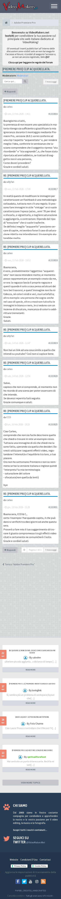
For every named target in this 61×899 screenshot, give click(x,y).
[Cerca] (25, 81)
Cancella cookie (15, 895)
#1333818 (53, 260)
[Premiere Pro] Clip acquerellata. (26, 69)
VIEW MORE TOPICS (30, 782)
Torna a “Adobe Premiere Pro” (19, 564)
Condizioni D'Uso (29, 859)
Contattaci (45, 859)
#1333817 (53, 189)
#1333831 (53, 507)
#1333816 (53, 113)
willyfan (10, 181)
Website (14, 859)
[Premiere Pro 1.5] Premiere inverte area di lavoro (32, 684)
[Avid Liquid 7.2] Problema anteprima (32, 717)
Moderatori (22, 75)
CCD (8, 417)
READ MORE (30, 669)
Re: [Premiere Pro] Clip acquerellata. (27, 175)
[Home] (6, 22)
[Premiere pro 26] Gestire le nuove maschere (32, 750)
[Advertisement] (30, 604)
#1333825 (53, 424)
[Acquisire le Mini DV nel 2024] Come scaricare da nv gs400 (32, 651)
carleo (9, 106)
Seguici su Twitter (29, 840)
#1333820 (53, 376)
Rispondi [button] (11, 91)
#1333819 (53, 343)
